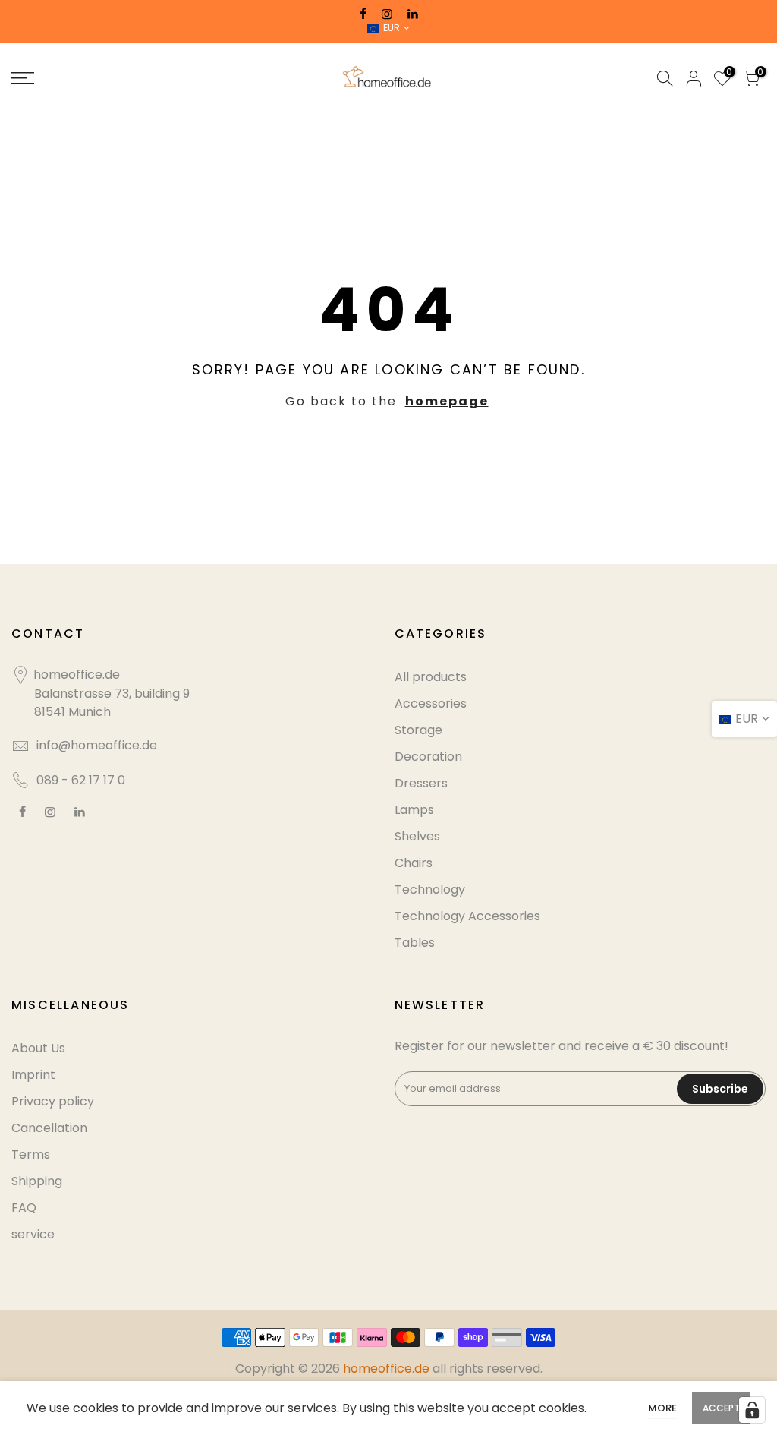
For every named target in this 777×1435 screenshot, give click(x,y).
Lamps (414, 809)
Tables (415, 942)
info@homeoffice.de (96, 745)
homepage (447, 401)
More (662, 1408)
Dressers (421, 783)
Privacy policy (52, 1101)
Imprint (33, 1074)
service (33, 1234)
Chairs (414, 863)
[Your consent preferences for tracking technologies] (752, 1410)
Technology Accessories (467, 916)
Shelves (417, 836)
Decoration (428, 756)
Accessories (431, 703)
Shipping (36, 1181)
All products (431, 677)
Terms (30, 1154)
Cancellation (49, 1128)
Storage (418, 730)
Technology (430, 889)
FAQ (23, 1207)
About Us (38, 1048)
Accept (721, 1408)
